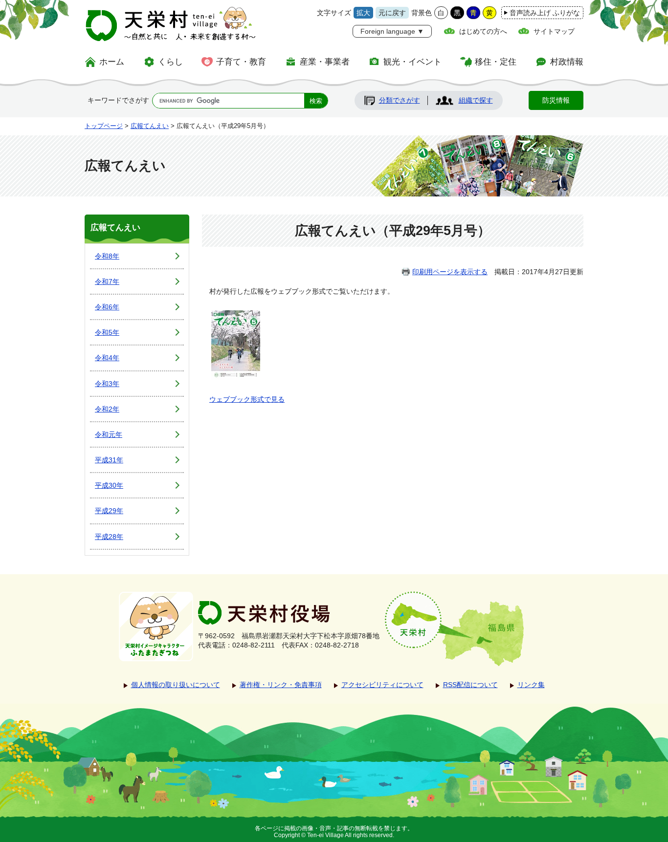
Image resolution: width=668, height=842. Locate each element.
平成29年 (109, 511)
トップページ (104, 126)
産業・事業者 (325, 61)
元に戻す (392, 13)
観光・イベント (412, 61)
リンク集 (531, 685)
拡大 (363, 13)
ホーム (111, 61)
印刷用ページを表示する (450, 272)
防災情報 (556, 100)
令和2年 (107, 409)
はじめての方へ (483, 31)
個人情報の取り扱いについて (175, 685)
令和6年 (107, 307)
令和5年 (107, 332)
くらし (170, 61)
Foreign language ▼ (392, 31)
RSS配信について (470, 685)
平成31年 (109, 460)
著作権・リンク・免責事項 (281, 685)
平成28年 (109, 536)
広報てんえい (150, 126)
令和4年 (107, 358)
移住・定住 (495, 61)
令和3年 (107, 384)
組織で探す (476, 100)
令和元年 (108, 434)
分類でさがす (399, 100)
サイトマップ (554, 31)
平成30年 (109, 485)
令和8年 (107, 256)
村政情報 (566, 61)
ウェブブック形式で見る (247, 399)
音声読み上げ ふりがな (545, 13)
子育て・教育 (241, 61)
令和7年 (107, 281)
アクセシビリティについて (382, 685)
